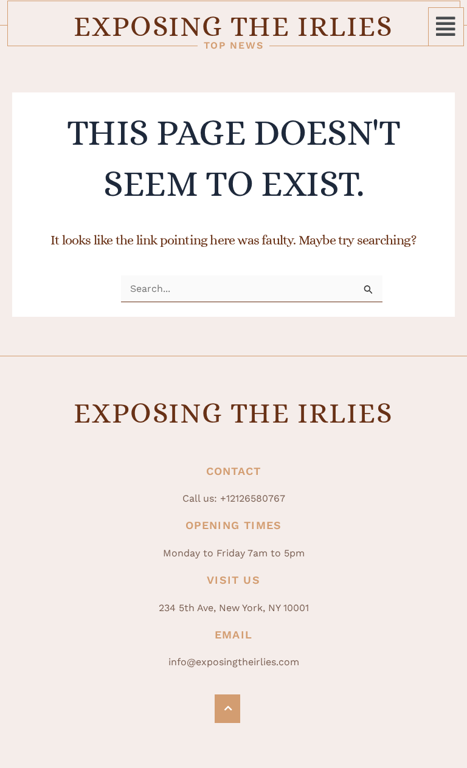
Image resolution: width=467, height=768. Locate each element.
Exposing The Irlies (233, 26)
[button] (446, 27)
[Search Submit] (368, 290)
